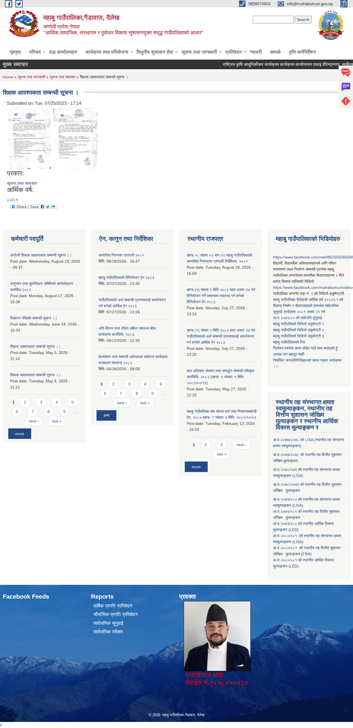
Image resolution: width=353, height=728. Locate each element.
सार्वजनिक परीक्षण (108, 631)
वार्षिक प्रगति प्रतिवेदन (112, 606)
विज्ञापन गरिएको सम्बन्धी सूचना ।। (33, 318)
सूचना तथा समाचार (63, 77)
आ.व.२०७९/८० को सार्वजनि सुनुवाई (297, 318)
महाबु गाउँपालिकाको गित (289, 342)
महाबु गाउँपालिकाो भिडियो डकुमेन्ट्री (297, 324)
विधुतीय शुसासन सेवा (155, 52)
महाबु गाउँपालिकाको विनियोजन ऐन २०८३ (126, 277)
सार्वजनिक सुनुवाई (108, 623)
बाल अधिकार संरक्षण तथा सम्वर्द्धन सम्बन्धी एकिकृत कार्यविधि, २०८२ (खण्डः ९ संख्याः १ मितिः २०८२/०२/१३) (220, 377)
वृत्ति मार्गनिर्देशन (302, 52)
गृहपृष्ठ (15, 52)
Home (8, 77)
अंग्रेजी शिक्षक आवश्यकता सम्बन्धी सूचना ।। (41, 255)
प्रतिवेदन (233, 52)
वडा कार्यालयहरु (63, 52)
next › (34, 421)
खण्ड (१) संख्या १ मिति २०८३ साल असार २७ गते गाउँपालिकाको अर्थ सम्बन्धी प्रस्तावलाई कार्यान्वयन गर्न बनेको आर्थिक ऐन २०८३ (221, 336)
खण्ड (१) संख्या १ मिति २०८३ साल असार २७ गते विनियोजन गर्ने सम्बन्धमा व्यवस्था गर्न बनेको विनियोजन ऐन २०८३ (221, 295)
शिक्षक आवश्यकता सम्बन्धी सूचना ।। (35, 346)
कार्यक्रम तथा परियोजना (106, 52)
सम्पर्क (275, 52)
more (19, 433)
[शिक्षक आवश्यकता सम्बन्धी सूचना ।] (29, 138)
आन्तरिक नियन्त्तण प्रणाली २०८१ (121, 255)
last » (56, 421)
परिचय (35, 52)
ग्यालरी (256, 52)
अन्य (106, 415)
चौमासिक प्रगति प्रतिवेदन (115, 614)
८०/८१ (12, 200)
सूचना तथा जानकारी (199, 52)
